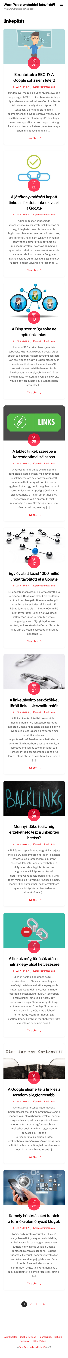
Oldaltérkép (39, 1341)
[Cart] (53, 4)
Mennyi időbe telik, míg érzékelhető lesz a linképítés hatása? (34, 832)
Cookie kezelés (28, 1336)
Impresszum (45, 1336)
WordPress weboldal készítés (32, 1347)
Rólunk (58, 1336)
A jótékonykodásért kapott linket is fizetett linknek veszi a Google (34, 202)
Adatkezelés (10, 1336)
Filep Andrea (21, 87)
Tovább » (32, 138)
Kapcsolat (25, 1341)
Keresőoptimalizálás (44, 86)
